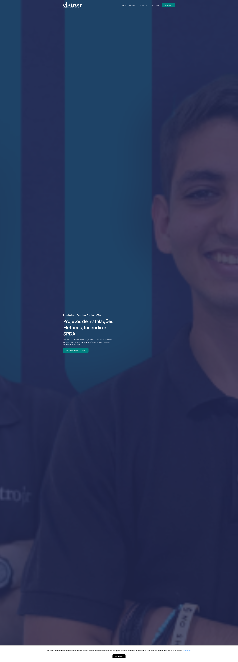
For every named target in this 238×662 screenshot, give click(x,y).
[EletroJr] (72, 5)
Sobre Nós (132, 5)
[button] (146, 5)
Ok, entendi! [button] (119, 656)
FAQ (151, 5)
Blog (157, 5)
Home (124, 5)
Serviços (142, 5)
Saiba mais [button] (186, 650)
